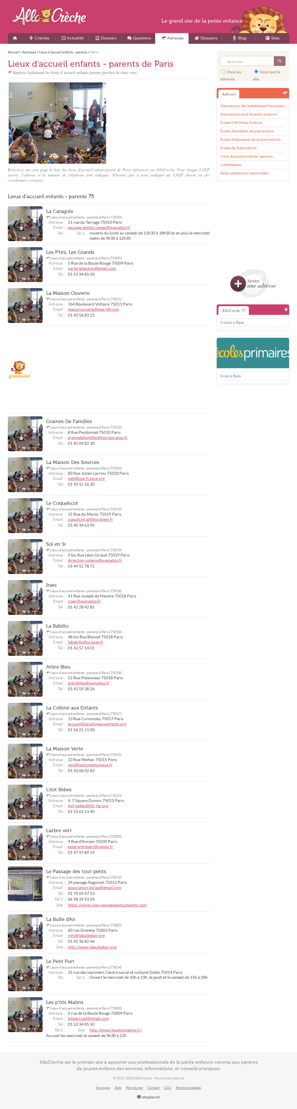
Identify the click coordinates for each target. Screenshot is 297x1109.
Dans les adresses (230, 74)
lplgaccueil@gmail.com (88, 1018)
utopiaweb (148, 1097)
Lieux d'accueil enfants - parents (246, 156)
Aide (118, 1088)
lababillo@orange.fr (86, 642)
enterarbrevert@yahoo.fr (90, 847)
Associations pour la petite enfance (248, 114)
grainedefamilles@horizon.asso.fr (98, 438)
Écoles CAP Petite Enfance (241, 123)
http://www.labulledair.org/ (92, 947)
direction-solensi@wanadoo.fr (95, 560)
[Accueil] (15, 38)
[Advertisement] (160, 123)
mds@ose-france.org (86, 478)
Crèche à (232, 323)
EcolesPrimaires (253, 353)
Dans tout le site (266, 74)
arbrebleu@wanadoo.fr (89, 683)
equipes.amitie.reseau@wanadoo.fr (99, 227)
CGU (167, 1088)
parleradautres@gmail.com (92, 268)
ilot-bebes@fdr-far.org (88, 806)
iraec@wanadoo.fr (84, 601)
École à (230, 376)
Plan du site (134, 1088)
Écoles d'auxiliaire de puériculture (247, 131)
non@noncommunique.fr (90, 765)
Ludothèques (230, 165)
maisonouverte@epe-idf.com (93, 309)
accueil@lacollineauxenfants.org (97, 724)
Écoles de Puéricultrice (238, 148)
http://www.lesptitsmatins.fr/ (116, 1030)
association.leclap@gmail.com (94, 888)
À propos (103, 1088)
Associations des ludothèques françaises (252, 106)
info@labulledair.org (86, 935)
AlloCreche (50, 16)
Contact (153, 1088)
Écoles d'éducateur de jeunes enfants (250, 140)
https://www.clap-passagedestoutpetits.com (107, 905)
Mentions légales (188, 1088)
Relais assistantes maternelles (244, 173)
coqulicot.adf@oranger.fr (90, 519)
